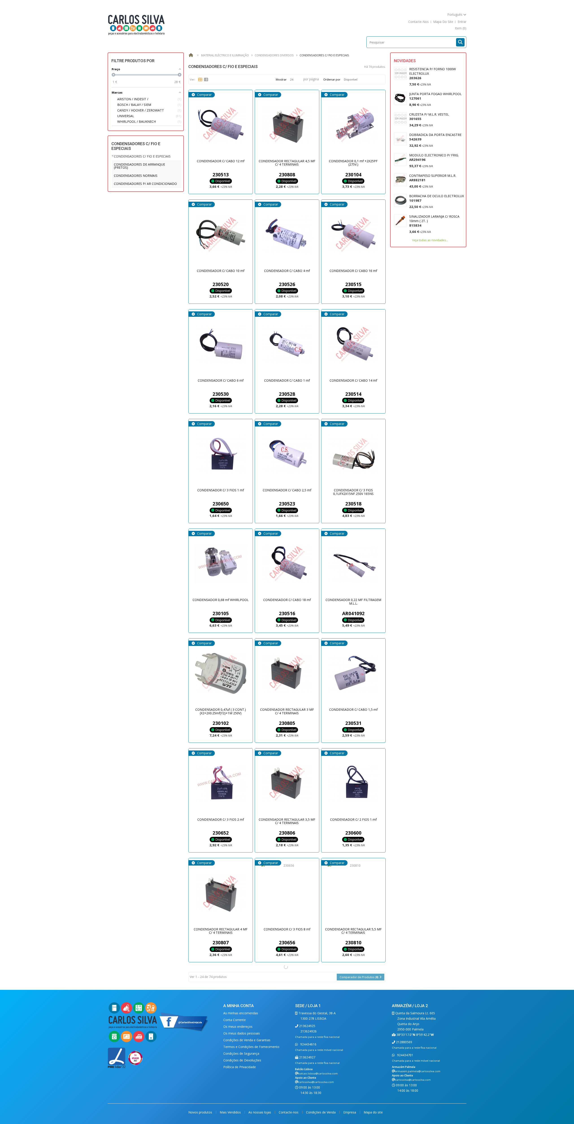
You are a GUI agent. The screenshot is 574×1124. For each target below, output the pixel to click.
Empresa (350, 1112)
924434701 (404, 1055)
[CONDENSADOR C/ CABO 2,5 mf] (287, 454)
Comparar (204, 94)
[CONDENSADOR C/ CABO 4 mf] (287, 234)
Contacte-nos (289, 1112)
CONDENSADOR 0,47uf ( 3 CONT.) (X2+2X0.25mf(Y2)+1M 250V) (220, 711)
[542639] (400, 139)
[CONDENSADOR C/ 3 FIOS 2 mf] (220, 783)
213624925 (306, 1026)
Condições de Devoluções (242, 1060)
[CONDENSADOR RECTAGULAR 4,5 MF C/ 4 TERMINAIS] (287, 125)
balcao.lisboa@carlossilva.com (318, 1073)
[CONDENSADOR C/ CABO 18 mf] (287, 564)
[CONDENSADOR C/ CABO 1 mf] (287, 344)
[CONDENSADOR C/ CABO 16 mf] (353, 234)
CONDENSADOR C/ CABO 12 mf (220, 161)
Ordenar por (331, 79)
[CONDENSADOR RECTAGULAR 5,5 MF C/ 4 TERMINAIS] (353, 893)
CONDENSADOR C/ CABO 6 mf (221, 380)
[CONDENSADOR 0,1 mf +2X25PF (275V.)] (353, 125)
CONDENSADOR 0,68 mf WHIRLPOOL (221, 600)
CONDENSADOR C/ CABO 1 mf (287, 380)
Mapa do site (373, 1112)
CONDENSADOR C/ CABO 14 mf (353, 380)
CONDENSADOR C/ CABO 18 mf (287, 600)
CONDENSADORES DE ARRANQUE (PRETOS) (139, 166)
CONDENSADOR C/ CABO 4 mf (287, 271)
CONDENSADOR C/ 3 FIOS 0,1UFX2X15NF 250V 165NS (353, 492)
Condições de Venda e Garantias (246, 1040)
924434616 (307, 1044)
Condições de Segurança (241, 1053)
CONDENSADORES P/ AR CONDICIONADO (145, 184)
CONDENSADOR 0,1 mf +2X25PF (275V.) (353, 162)
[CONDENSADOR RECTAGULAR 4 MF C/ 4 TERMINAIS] (220, 893)
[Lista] (206, 80)
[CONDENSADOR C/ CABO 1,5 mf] (353, 673)
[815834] (400, 220)
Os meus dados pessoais (241, 1033)
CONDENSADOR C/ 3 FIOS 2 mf (220, 819)
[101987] (400, 200)
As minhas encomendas (240, 1013)
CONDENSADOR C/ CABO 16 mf (353, 271)
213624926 (308, 1031)
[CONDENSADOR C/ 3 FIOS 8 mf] (287, 893)
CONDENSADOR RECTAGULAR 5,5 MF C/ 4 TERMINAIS (353, 931)
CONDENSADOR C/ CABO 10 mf (220, 271)
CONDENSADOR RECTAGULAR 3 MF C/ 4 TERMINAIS (287, 711)
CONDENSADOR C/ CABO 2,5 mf (287, 490)
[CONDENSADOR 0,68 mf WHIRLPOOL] (220, 564)
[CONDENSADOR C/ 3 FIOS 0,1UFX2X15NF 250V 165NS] (353, 454)
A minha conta (238, 1005)
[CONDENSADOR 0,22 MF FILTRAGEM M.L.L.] (353, 564)
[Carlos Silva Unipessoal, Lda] (136, 24)
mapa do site (443, 22)
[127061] (400, 98)
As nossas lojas (260, 1112)
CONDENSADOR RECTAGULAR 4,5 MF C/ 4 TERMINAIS (287, 162)
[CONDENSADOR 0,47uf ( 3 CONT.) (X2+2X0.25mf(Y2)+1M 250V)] (220, 673)
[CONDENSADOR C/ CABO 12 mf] (220, 125)
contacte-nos (418, 22)
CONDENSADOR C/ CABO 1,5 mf (353, 709)
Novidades (405, 60)
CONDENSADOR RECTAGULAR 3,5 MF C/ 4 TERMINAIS (287, 821)
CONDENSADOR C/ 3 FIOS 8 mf (287, 929)
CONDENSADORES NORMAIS (135, 175)
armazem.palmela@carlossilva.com (417, 1071)
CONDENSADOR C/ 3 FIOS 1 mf (220, 490)
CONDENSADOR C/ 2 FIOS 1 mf (353, 819)
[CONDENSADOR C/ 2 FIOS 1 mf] (353, 783)
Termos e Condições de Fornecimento (251, 1047)
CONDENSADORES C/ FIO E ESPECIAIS (142, 156)
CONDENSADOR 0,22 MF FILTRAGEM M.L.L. (353, 601)
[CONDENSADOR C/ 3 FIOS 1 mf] (220, 454)
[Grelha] (200, 80)
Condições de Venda (321, 1112)
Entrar (462, 22)
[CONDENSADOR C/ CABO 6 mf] (220, 344)
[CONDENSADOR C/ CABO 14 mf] (353, 344)
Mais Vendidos (231, 1112)
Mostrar (281, 79)
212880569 (403, 1042)
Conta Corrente (234, 1020)
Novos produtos (200, 1112)
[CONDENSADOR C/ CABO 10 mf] (220, 234)
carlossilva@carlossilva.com (316, 1082)
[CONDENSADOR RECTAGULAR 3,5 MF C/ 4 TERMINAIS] (287, 783)
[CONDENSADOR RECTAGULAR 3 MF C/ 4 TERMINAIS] (287, 673)
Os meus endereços (237, 1026)
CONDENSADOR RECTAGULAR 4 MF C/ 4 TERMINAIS (221, 931)
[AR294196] (400, 159)
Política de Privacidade (239, 1067)
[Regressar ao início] (191, 55)
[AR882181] (400, 179)
